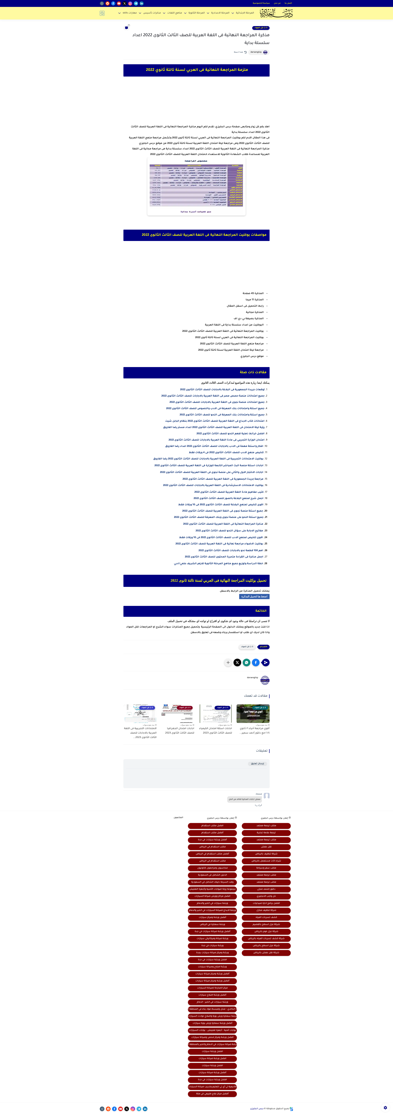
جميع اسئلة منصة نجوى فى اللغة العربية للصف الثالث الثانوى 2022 (222, 511)
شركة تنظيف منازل (266, 910)
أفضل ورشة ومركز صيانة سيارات (212, 974)
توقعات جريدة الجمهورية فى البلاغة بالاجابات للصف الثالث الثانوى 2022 (222, 389)
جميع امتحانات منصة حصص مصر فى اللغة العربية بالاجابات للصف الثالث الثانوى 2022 (213, 396)
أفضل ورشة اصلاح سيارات (212, 995)
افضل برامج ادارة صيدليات (266, 903)
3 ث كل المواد (261, 28)
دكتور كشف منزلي (266, 889)
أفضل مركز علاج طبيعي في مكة (212, 1094)
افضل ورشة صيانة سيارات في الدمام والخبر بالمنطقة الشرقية (212, 1044)
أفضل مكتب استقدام (212, 833)
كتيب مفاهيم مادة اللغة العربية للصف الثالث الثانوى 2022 (229, 492)
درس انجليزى (257, 1109)
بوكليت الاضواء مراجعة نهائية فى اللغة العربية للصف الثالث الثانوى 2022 (219, 544)
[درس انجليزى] (276, 13)
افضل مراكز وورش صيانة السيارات (212, 896)
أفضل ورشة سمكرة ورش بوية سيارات (212, 1023)
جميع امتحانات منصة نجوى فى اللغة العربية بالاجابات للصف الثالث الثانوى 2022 (217, 402)
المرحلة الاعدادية (220, 13)
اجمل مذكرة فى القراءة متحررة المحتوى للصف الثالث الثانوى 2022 (224, 557)
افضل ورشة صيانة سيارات (212, 1058)
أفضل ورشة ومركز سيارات (212, 917)
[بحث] (102, 13)
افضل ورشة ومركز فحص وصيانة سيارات (212, 1037)
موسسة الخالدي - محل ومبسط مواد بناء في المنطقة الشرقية (212, 1009)
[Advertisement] (196, 103)
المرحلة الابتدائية (245, 13)
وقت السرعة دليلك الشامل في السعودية (212, 882)
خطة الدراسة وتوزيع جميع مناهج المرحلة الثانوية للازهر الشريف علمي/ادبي (218, 563)
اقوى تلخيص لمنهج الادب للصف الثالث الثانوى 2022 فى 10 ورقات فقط (221, 537)
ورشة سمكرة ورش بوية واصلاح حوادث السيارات (212, 1016)
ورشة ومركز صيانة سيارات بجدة (212, 953)
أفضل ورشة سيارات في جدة (212, 840)
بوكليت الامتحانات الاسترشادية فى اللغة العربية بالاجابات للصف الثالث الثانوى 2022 (213, 485)
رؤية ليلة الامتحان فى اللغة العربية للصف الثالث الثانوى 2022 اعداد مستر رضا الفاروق (214, 427)
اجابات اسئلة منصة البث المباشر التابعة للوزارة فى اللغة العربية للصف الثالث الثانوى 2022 (208, 465)
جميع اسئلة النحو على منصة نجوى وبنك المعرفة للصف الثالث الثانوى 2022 (218, 517)
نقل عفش (266, 847)
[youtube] (119, 3)
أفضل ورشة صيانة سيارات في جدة (212, 931)
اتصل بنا (288, 3)
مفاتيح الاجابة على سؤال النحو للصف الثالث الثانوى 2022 (229, 531)
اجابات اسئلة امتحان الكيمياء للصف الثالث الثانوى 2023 (215, 730)
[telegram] (136, 3)
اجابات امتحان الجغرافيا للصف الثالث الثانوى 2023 (179, 730)
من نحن (277, 3)
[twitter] (125, 3)
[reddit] (107, 3)
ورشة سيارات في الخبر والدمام (212, 903)
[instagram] (130, 3)
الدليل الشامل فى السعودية (212, 875)
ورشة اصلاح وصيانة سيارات (212, 967)
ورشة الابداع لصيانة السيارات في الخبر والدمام (212, 910)
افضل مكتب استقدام (212, 826)
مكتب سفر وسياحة (266, 868)
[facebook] (113, 3)
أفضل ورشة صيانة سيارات (212, 1073)
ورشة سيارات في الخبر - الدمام (212, 1002)
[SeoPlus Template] (291, 1109)
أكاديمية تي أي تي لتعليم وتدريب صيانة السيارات (212, 1087)
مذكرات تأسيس (152, 13)
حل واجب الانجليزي (266, 896)
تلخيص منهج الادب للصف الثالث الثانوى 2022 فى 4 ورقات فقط (226, 452)
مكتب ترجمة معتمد (266, 826)
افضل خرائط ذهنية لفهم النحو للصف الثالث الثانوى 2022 (230, 433)
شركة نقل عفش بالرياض (266, 953)
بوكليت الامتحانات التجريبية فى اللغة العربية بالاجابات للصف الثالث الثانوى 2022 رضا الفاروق (208, 459)
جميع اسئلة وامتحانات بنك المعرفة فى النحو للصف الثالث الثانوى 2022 (222, 415)
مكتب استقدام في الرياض (212, 847)
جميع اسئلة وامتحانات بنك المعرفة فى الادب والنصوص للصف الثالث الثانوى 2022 (215, 408)
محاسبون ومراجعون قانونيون (212, 868)
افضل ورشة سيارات (212, 1051)
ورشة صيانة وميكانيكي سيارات (212, 939)
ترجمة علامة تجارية (266, 833)
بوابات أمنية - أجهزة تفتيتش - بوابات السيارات (212, 1030)
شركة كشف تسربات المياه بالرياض (266, 939)
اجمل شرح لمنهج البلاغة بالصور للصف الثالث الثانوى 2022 (228, 498)
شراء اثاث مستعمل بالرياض (266, 861)
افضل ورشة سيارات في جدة (212, 960)
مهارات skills (130, 13)
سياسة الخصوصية (261, 3)
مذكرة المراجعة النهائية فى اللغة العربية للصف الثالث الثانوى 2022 (223, 524)
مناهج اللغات (174, 13)
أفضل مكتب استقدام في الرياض (212, 854)
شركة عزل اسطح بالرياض (266, 946)
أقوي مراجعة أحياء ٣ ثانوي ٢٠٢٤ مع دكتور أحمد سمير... (254, 730)
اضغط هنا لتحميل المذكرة (254, 596)
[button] (256, 662)
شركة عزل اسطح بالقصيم (266, 924)
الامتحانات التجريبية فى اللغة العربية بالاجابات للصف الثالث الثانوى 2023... (140, 733)
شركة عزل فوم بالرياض (266, 931)
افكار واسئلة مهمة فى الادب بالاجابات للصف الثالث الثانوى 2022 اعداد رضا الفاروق (214, 446)
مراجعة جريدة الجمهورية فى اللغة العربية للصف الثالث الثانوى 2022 (223, 479)
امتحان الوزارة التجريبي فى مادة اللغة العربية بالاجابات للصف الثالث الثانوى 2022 (217, 440)
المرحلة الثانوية (197, 13)
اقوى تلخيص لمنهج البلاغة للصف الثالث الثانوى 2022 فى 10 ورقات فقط (220, 504)
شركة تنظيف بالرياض (266, 854)
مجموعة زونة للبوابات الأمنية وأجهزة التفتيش (212, 889)
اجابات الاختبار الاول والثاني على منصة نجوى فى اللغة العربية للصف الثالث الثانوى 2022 (211, 472)
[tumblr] (102, 3)
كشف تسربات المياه (266, 917)
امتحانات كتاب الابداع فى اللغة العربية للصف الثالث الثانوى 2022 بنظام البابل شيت (215, 421)
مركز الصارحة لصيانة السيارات (212, 988)
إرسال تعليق (257, 764)
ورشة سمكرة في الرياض (212, 924)
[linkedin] (142, 3)
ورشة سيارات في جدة (212, 946)
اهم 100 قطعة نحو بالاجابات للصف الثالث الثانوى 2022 (230, 550)
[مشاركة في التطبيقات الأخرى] (228, 662)
